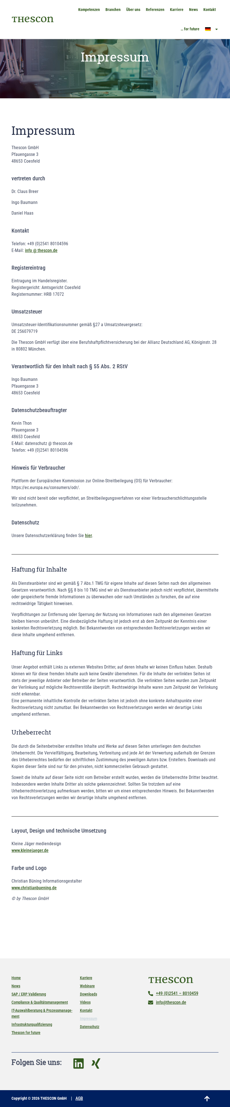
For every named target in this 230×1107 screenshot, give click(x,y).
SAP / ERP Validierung (29, 994)
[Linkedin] (78, 1063)
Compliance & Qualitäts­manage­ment (40, 1002)
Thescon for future (26, 1032)
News (193, 9)
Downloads (88, 994)
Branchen (113, 9)
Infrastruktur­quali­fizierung (32, 1024)
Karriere (176, 9)
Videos (85, 1002)
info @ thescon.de (41, 250)
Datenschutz (89, 1026)
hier (88, 535)
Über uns (133, 9)
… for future (190, 29)
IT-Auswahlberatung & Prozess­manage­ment (42, 1013)
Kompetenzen (89, 9)
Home (16, 978)
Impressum (88, 1018)
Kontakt (209, 9)
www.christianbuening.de (34, 887)
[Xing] (96, 1063)
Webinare (87, 986)
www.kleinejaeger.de (30, 850)
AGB (79, 1098)
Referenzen (155, 9)
